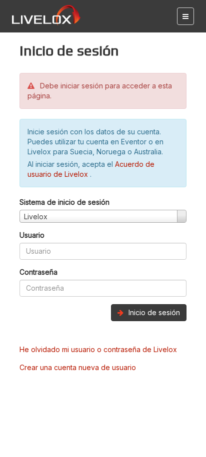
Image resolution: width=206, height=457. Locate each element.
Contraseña (39, 272)
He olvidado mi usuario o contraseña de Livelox (98, 349)
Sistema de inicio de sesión (65, 202)
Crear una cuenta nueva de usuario (78, 367)
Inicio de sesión (153, 312)
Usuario (32, 235)
